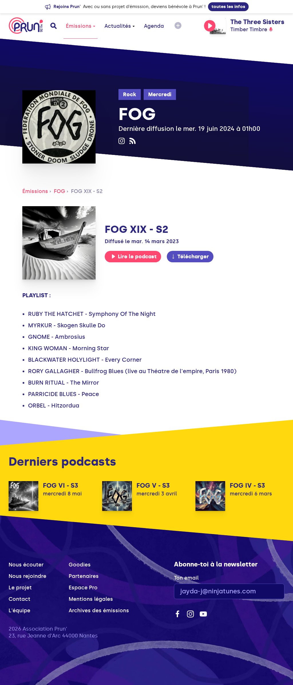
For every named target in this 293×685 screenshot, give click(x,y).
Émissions (79, 26)
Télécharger (193, 256)
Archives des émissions (99, 610)
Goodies (80, 565)
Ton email (186, 578)
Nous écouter (26, 565)
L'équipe (19, 610)
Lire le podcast (137, 256)
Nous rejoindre (27, 576)
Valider (264, 591)
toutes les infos (228, 6)
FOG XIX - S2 (87, 191)
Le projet (20, 587)
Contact (19, 599)
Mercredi (159, 94)
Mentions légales (91, 599)
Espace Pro (83, 587)
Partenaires (84, 576)
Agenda (154, 26)
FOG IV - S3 (247, 485)
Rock (129, 94)
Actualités (117, 26)
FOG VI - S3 (60, 485)
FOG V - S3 (153, 485)
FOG (59, 191)
